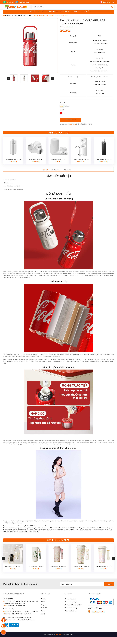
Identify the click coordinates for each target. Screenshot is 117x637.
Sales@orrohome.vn (24, 2)
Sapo (71, 634)
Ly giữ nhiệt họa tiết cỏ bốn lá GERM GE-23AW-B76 (35, 566)
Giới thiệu (43, 602)
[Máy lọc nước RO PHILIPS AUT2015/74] (81, 147)
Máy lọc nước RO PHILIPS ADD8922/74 (103, 159)
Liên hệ (43, 614)
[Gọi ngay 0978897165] (3, 632)
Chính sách (44, 608)
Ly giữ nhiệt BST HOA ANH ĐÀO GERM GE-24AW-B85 (81, 566)
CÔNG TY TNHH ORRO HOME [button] (13, 594)
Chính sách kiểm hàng (70, 608)
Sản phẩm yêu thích (59, 133)
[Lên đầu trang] (112, 625)
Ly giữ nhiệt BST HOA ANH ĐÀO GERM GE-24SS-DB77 (103, 566)
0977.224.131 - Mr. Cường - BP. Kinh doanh (20, 613)
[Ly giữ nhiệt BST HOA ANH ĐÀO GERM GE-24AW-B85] (81, 554)
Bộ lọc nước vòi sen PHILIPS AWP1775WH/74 (13, 159)
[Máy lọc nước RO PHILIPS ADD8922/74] (104, 147)
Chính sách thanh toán (70, 611)
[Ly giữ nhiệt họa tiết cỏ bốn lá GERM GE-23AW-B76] (36, 554)
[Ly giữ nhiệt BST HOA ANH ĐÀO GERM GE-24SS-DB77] (104, 554)
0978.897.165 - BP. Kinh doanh (16, 605)
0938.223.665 (98, 611)
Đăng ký (109, 584)
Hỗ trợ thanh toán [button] (94, 594)
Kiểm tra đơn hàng (108, 2)
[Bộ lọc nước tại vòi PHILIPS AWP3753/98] (58, 147)
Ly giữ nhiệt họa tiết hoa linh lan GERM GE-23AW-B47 (58, 566)
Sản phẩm (44, 605)
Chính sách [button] (68, 594)
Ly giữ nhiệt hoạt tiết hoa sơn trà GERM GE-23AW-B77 (13, 566)
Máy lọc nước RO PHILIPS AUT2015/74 (81, 159)
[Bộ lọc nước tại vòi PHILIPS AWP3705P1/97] (36, 147)
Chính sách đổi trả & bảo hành (72, 605)
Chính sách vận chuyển (70, 602)
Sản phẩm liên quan (58, 540)
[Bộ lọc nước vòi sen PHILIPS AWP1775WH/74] (13, 147)
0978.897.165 (10, 2)
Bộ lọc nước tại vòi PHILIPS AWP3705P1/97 (36, 159)
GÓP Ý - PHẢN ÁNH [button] (95, 608)
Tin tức (43, 611)
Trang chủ (44, 599)
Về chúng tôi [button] (45, 594)
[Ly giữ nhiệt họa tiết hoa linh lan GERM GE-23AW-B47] (58, 554)
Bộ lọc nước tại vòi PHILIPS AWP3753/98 (58, 159)
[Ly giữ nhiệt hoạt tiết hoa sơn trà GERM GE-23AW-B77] (13, 554)
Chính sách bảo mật (70, 599)
